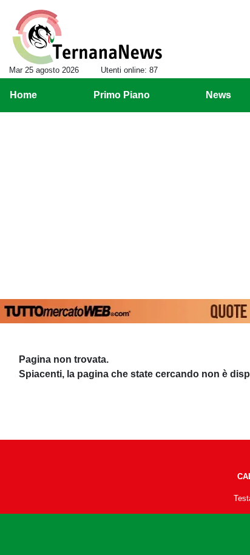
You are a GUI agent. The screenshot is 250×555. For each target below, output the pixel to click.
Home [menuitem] (23, 95)
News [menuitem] (218, 95)
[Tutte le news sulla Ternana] (87, 37)
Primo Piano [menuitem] (121, 95)
